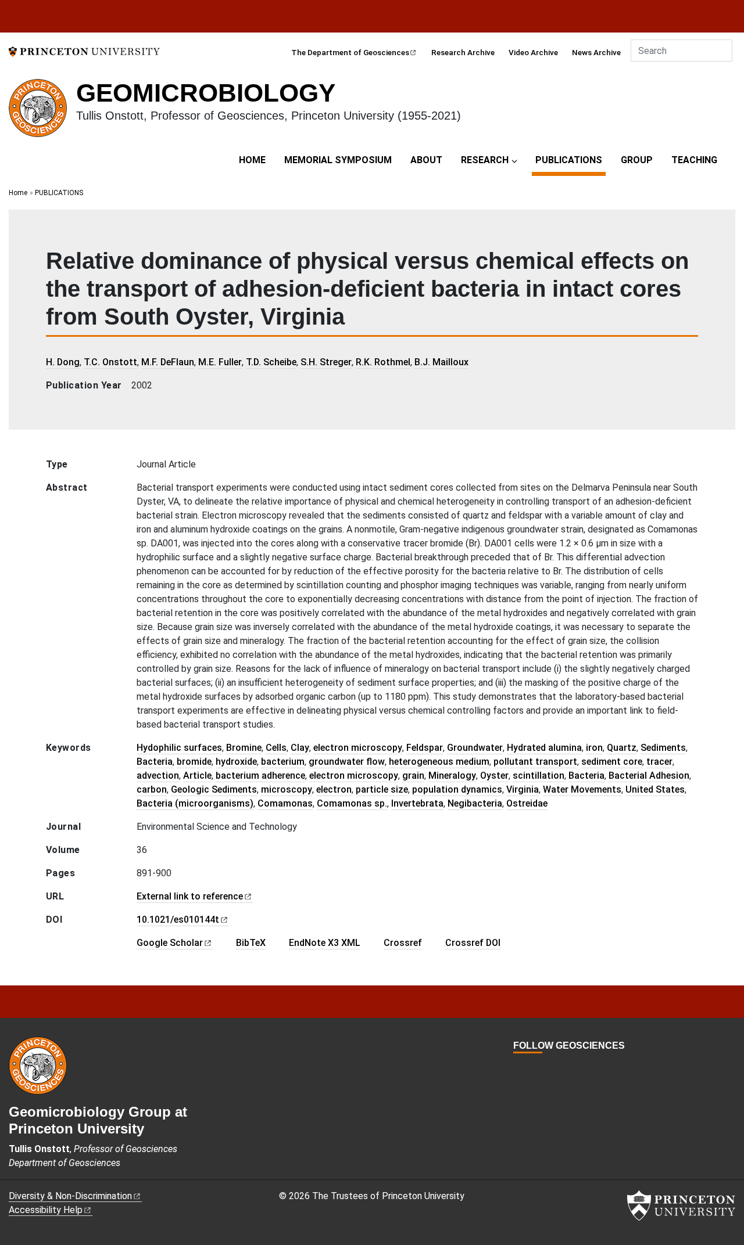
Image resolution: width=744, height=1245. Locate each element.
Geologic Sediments (214, 789)
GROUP (637, 159)
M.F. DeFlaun (167, 362)
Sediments (663, 747)
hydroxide (236, 761)
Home (18, 193)
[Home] (42, 112)
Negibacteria (475, 803)
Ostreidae (527, 803)
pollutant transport (535, 761)
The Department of (350, 52)
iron (594, 747)
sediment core (611, 761)
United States (655, 789)
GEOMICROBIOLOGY (205, 92)
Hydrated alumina (544, 747)
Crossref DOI (472, 942)
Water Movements (582, 789)
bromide (194, 761)
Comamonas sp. (352, 803)
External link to (190, 896)
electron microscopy (357, 747)
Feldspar (424, 747)
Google (170, 942)
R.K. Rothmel (383, 362)
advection (158, 775)
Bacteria (155, 761)
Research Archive (463, 52)
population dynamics (457, 789)
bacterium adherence (260, 775)
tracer (659, 761)
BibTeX (251, 942)
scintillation (538, 775)
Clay (300, 747)
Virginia (522, 789)
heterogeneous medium (439, 761)
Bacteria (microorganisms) (195, 803)
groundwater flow (347, 761)
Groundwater (475, 747)
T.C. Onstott (110, 362)
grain (413, 775)
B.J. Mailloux (441, 362)
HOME (252, 159)
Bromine (244, 747)
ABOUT (426, 159)
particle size (382, 789)
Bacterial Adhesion (649, 775)
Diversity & (70, 1195)
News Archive (596, 52)
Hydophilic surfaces (179, 747)
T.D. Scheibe (271, 362)
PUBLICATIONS (570, 159)
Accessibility (46, 1209)
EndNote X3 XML (324, 942)
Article (197, 775)
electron (334, 789)
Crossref (403, 942)
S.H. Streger (326, 362)
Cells (276, 747)
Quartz (621, 747)
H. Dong (63, 362)
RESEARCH (485, 159)
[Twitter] (531, 1067)
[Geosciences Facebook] (518, 1067)
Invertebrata (417, 803)
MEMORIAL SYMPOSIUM (338, 159)
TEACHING (694, 159)
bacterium (283, 761)
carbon (152, 789)
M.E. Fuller (220, 362)
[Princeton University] (84, 50)
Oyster (494, 775)
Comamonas (285, 803)
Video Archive (533, 52)
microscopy (286, 789)
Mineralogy (452, 775)
